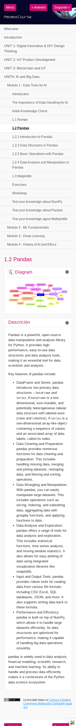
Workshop (19, 193)
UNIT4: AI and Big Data (21, 77)
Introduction (13, 37)
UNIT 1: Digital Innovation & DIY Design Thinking (34, 48)
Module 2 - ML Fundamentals (28, 227)
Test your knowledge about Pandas (37, 210)
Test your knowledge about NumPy (37, 201)
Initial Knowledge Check (29, 111)
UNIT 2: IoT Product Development (29, 60)
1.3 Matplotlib (21, 176)
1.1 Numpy (20, 119)
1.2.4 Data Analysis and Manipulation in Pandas (40, 165)
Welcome (11, 29)
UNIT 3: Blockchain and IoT (25, 68)
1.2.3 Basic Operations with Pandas (37, 154)
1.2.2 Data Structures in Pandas (35, 145)
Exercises (19, 184)
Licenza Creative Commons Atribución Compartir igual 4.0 (47, 703)
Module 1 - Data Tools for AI (27, 85)
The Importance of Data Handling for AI (40, 102)
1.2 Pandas (20, 128)
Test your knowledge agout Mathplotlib (39, 219)
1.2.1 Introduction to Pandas (32, 137)
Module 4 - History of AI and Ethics (31, 244)
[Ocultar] (67, 272)
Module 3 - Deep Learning (26, 236)
